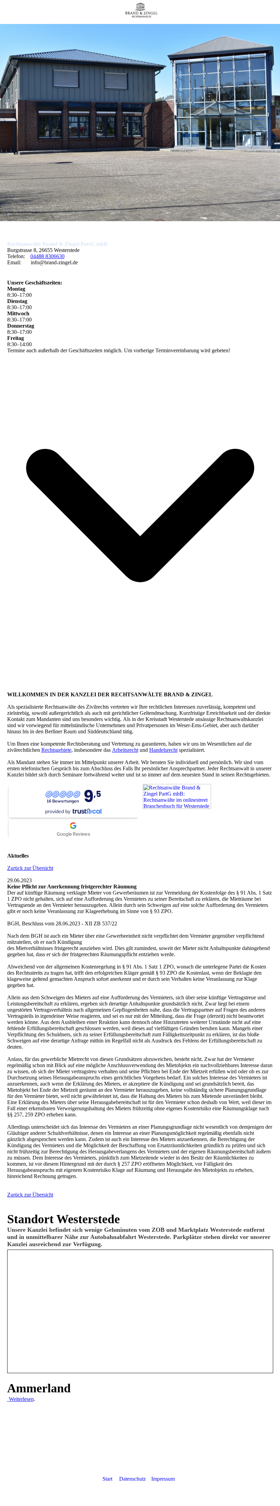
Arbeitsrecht (125, 750)
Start (107, 1479)
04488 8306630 (47, 256)
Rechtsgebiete (56, 750)
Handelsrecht (163, 750)
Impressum (163, 1479)
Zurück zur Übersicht (30, 868)
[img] (140, 12)
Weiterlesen (21, 1399)
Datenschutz (133, 1479)
